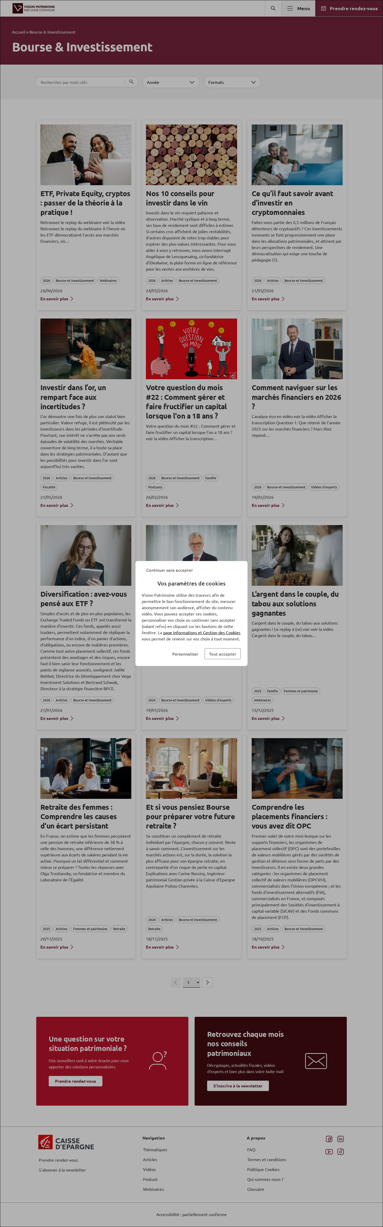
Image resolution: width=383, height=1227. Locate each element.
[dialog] (191, 613)
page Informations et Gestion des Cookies (201, 632)
